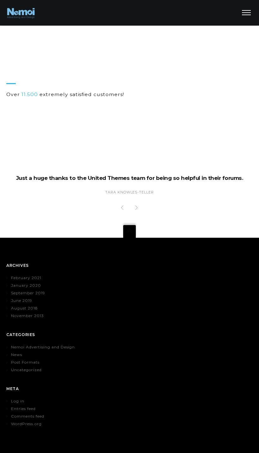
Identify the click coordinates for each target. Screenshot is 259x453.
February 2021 (26, 277)
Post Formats (25, 362)
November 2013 (27, 315)
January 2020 (26, 285)
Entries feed (23, 408)
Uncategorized (26, 369)
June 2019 (21, 300)
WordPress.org (26, 423)
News (16, 354)
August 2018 (24, 308)
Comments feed (27, 416)
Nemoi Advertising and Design (43, 347)
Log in (17, 401)
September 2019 (28, 293)
